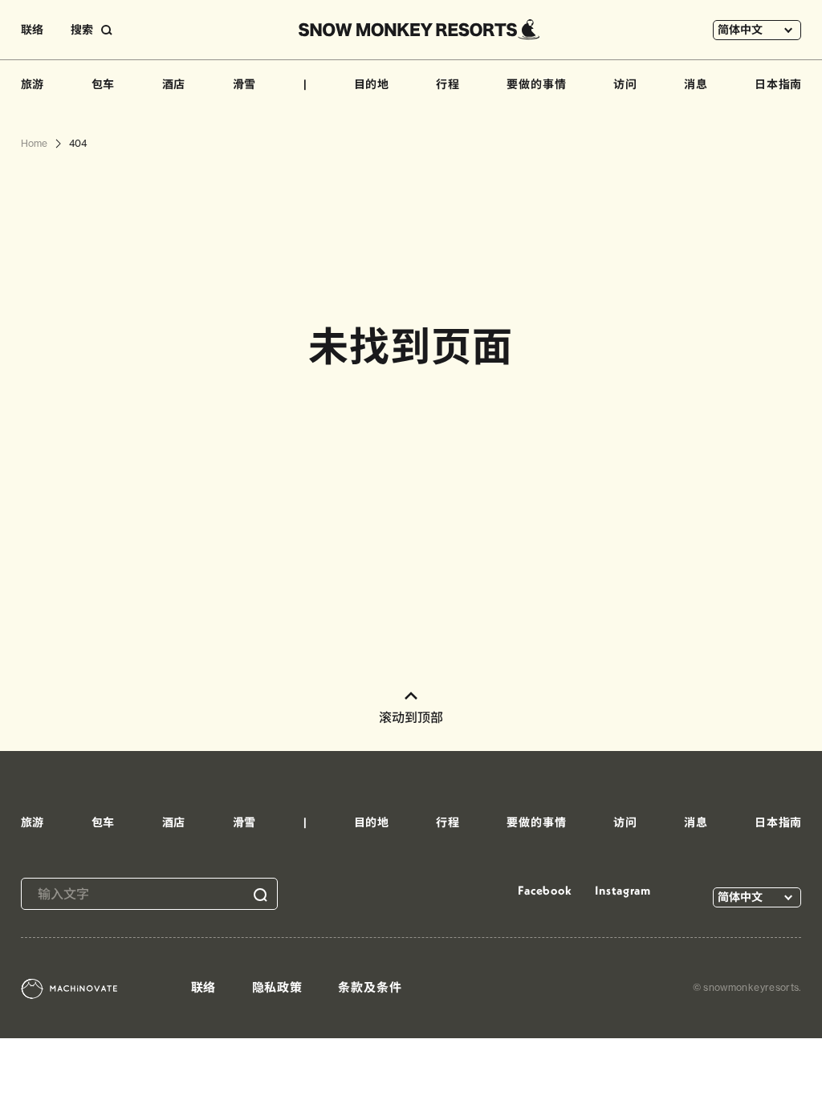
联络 (32, 29)
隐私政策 (277, 987)
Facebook (545, 890)
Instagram (623, 890)
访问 (625, 84)
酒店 (174, 84)
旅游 (33, 84)
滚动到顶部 (411, 717)
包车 (104, 84)
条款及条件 (370, 987)
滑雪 (245, 84)
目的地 (372, 84)
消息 (696, 84)
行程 (448, 84)
